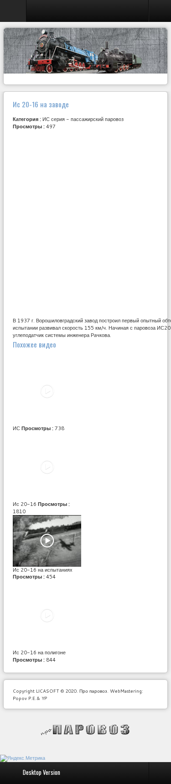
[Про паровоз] (85, 730)
